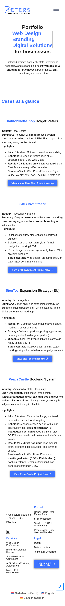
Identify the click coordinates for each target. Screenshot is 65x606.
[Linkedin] (8, 532)
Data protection (42, 547)
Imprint (37, 542)
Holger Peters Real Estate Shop (44, 513)
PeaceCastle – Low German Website (44, 531)
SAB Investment (42, 518)
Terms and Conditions (45, 551)
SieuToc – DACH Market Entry (43, 524)
